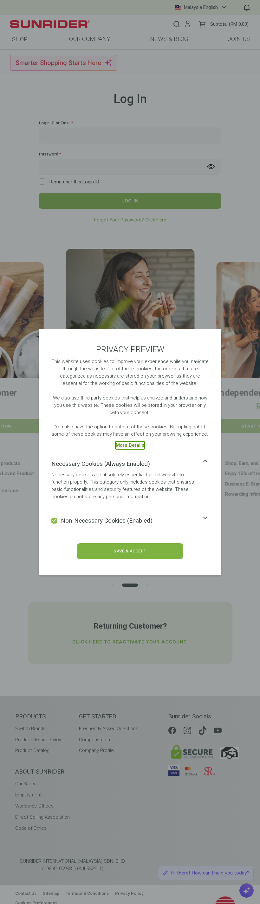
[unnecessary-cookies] (54, 521)
